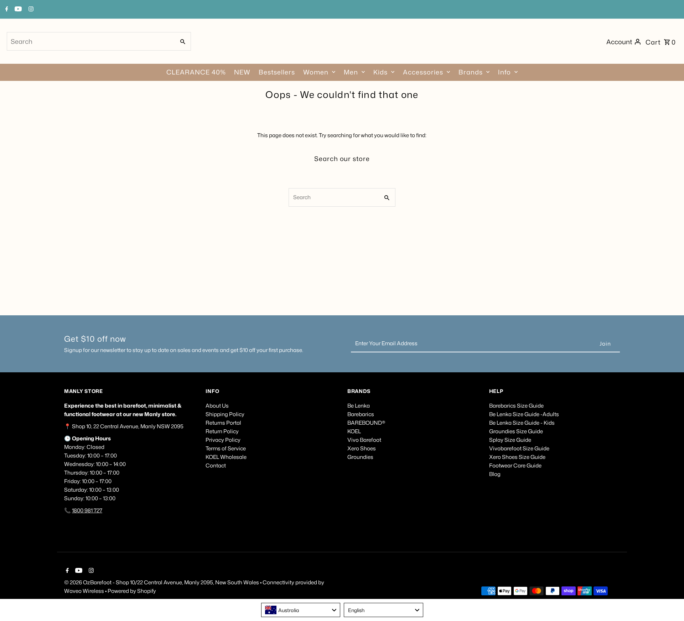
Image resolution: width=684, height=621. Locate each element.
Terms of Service (226, 448)
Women (315, 72)
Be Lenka (358, 405)
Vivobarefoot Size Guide (519, 448)
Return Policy (222, 431)
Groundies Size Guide (516, 431)
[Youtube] (77, 571)
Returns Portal (223, 422)
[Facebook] (66, 571)
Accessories (423, 72)
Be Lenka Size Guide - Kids (522, 422)
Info (504, 72)
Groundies (360, 457)
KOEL (354, 431)
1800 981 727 (87, 510)
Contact (216, 465)
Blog (495, 474)
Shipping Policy (225, 414)
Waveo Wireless (84, 591)
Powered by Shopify (132, 591)
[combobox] (90, 41)
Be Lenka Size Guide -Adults (524, 414)
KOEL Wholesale (226, 457)
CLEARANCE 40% (196, 72)
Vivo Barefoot (364, 440)
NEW (242, 72)
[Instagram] (90, 571)
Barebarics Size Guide (516, 405)
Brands (470, 72)
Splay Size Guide (510, 440)
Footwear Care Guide (515, 465)
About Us (217, 405)
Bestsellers (277, 72)
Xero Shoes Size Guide (517, 457)
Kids (380, 72)
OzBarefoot (97, 582)
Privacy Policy (223, 440)
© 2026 (73, 582)
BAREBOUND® (366, 422)
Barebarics (360, 414)
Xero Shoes (361, 448)
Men (351, 72)
